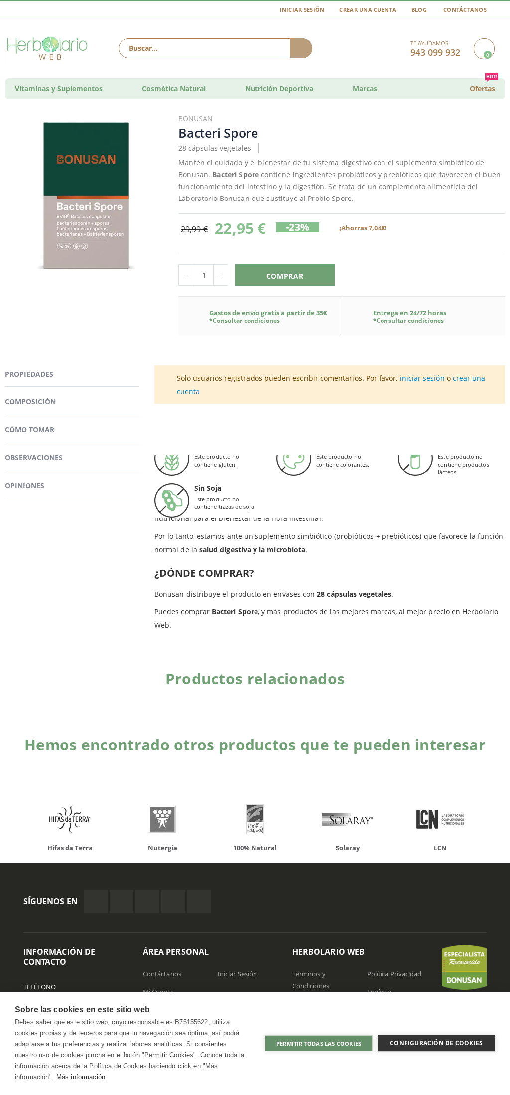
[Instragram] (147, 901)
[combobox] (215, 48)
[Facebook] (96, 901)
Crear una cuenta (367, 9)
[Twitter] (121, 901)
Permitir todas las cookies (318, 1043)
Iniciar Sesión (302, 9)
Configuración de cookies (436, 1043)
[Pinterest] (173, 901)
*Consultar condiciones (244, 320)
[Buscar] (301, 48)
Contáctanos (465, 9)
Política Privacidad (394, 973)
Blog (419, 9)
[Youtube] (199, 901)
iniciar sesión (422, 378)
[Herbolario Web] (48, 48)
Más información (80, 1077)
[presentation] (487, 695)
